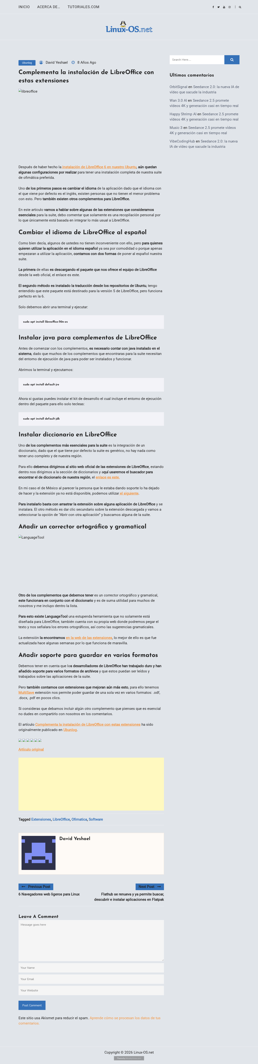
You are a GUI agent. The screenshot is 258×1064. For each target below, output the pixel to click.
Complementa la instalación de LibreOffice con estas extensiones (88, 724)
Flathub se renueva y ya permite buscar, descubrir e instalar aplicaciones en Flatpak (129, 897)
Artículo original (31, 749)
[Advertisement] (91, 784)
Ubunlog (27, 62)
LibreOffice (61, 819)
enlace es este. (108, 477)
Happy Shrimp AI (183, 114)
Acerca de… (48, 7)
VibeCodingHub (182, 141)
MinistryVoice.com (133, 1058)
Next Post (146, 886)
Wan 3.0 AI (178, 100)
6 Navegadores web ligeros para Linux (49, 894)
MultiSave (26, 692)
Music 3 (176, 127)
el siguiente (128, 493)
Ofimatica (79, 819)
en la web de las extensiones (89, 638)
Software (96, 819)
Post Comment (32, 1005)
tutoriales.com (84, 7)
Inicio (24, 7)
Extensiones (41, 819)
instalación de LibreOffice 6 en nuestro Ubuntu (98, 167)
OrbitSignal (178, 87)
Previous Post (39, 886)
